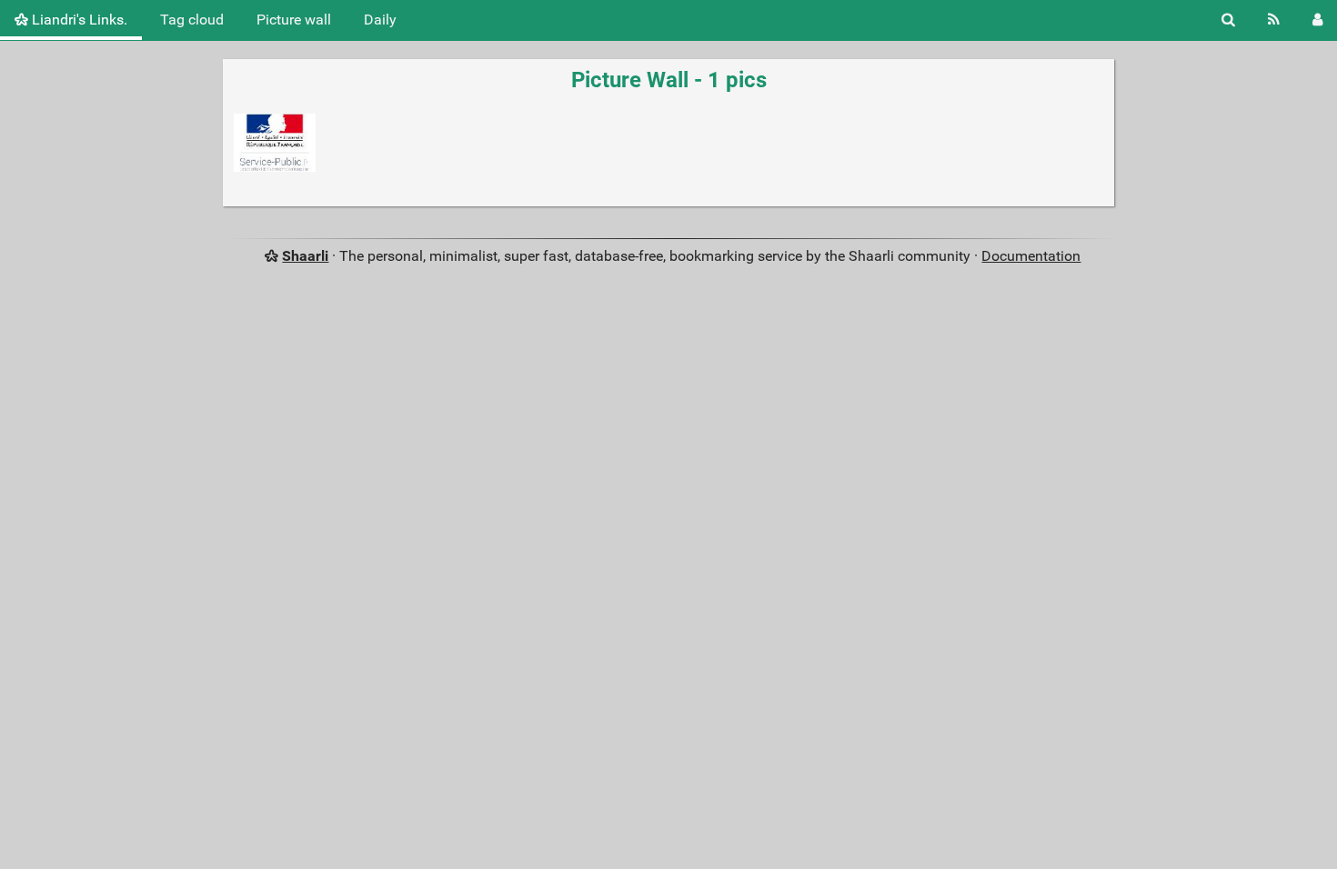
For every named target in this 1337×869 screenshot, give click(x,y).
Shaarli (305, 256)
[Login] (1317, 20)
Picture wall (293, 19)
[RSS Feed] (1273, 20)
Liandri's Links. (77, 19)
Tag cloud (192, 19)
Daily (380, 19)
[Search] (1228, 20)
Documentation (1031, 256)
